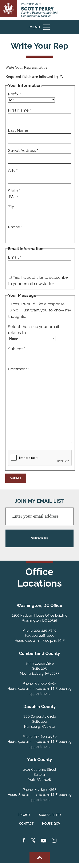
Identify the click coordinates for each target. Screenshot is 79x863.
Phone (15, 227)
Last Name (19, 130)
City (13, 170)
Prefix (14, 94)
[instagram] (54, 840)
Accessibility (50, 815)
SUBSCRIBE (39, 538)
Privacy (24, 815)
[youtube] (43, 840)
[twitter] (33, 840)
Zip (12, 206)
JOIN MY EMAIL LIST (39, 501)
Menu (41, 29)
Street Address (23, 150)
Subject (16, 348)
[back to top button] (39, 857)
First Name (19, 110)
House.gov (51, 823)
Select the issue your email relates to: (33, 329)
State (14, 190)
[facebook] (24, 840)
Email (14, 257)
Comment (18, 369)
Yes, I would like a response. (39, 304)
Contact (26, 823)
